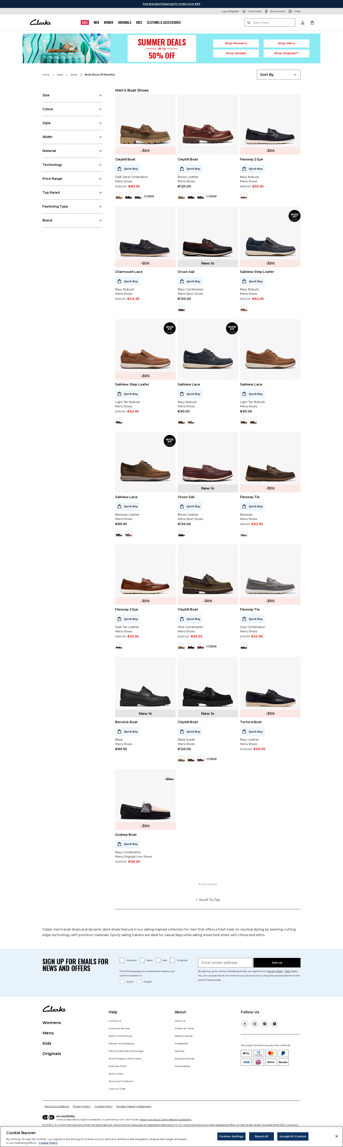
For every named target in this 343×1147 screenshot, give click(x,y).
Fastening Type (55, 206)
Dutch (130, 981)
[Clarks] (40, 22)
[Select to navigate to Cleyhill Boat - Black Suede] (129, 196)
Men (96, 22)
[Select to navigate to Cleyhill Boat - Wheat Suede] (119, 196)
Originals (124, 22)
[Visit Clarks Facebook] (245, 1024)
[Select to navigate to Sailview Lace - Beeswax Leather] (182, 421)
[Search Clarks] (270, 22)
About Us (180, 1020)
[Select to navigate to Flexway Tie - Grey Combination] (244, 534)
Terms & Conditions (56, 1106)
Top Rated (51, 192)
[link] (295, 216)
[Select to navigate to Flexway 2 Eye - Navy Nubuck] (119, 646)
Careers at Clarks (184, 1028)
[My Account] (302, 22)
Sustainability (182, 1066)
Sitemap (179, 1050)
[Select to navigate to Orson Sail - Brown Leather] (182, 308)
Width (47, 137)
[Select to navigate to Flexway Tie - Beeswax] (244, 646)
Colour (47, 109)
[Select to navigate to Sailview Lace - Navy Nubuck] (244, 421)
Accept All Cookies (292, 1136)
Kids (139, 22)
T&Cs (287, 971)
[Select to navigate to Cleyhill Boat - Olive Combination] (138, 196)
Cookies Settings (231, 1136)
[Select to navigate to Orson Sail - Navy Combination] (182, 534)
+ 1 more (149, 195)
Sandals (236, 53)
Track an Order (117, 1088)
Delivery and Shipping (121, 1043)
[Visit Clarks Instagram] (255, 1024)
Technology (52, 165)
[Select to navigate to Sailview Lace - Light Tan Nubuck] (191, 421)
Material (49, 151)
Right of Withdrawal (120, 1035)
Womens (131, 960)
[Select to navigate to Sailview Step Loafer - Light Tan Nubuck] (244, 308)
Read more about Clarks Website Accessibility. (166, 1119)
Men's (286, 43)
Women (108, 22)
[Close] (336, 1136)
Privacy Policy (275, 971)
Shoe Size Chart (118, 1066)
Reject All (261, 1136)
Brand (47, 220)
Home (46, 74)
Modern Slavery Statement (133, 1106)
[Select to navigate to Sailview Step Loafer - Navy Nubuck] (119, 421)
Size (45, 95)
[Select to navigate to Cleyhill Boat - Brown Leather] (201, 646)
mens (60, 74)
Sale (85, 22)
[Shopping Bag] (312, 22)
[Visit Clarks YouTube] (274, 1024)
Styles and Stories (184, 1058)
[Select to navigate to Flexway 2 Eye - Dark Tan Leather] (244, 196)
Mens (149, 960)
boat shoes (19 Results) (100, 74)
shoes (74, 74)
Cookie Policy (103, 1106)
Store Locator (116, 1073)
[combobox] (279, 75)
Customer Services (119, 1028)
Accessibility (181, 1043)
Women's (236, 43)
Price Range (52, 179)
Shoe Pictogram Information (125, 1058)
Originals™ (286, 53)
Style (46, 123)
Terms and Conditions (121, 1081)
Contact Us (115, 1020)
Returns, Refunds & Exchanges (126, 1050)
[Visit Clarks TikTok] (265, 1024)
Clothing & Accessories (164, 22)
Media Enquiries (184, 1035)
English (148, 981)
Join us (277, 962)
